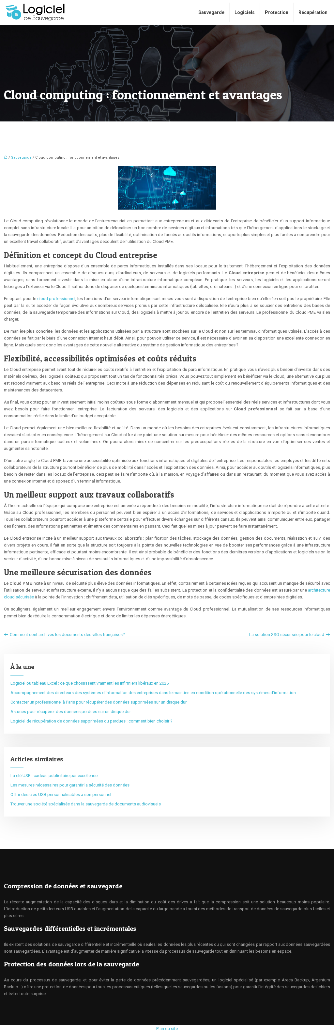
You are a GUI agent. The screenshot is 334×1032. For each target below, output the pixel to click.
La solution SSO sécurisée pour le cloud (286, 634)
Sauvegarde (211, 12)
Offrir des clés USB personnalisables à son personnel (60, 794)
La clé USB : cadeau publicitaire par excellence (54, 775)
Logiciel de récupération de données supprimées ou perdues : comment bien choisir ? (91, 721)
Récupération (312, 12)
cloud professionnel (56, 298)
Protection (276, 12)
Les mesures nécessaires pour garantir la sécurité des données (69, 785)
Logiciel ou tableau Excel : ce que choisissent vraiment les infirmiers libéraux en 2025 (89, 683)
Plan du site (167, 1028)
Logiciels (245, 12)
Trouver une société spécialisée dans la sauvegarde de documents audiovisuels (85, 804)
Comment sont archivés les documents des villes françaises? (67, 634)
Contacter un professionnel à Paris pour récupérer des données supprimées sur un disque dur (98, 702)
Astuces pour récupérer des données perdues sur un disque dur (70, 711)
